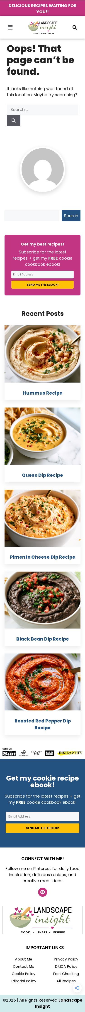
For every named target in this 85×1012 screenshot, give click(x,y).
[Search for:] (42, 109)
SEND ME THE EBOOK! (42, 284)
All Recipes (66, 981)
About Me (23, 959)
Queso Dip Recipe (42, 475)
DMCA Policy (66, 966)
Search (71, 216)
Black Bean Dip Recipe (42, 639)
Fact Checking (66, 973)
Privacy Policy (66, 959)
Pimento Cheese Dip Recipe (42, 557)
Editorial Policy (23, 981)
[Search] (13, 120)
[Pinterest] (42, 892)
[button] (10, 27)
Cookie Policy (23, 973)
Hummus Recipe (42, 393)
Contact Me (23, 966)
